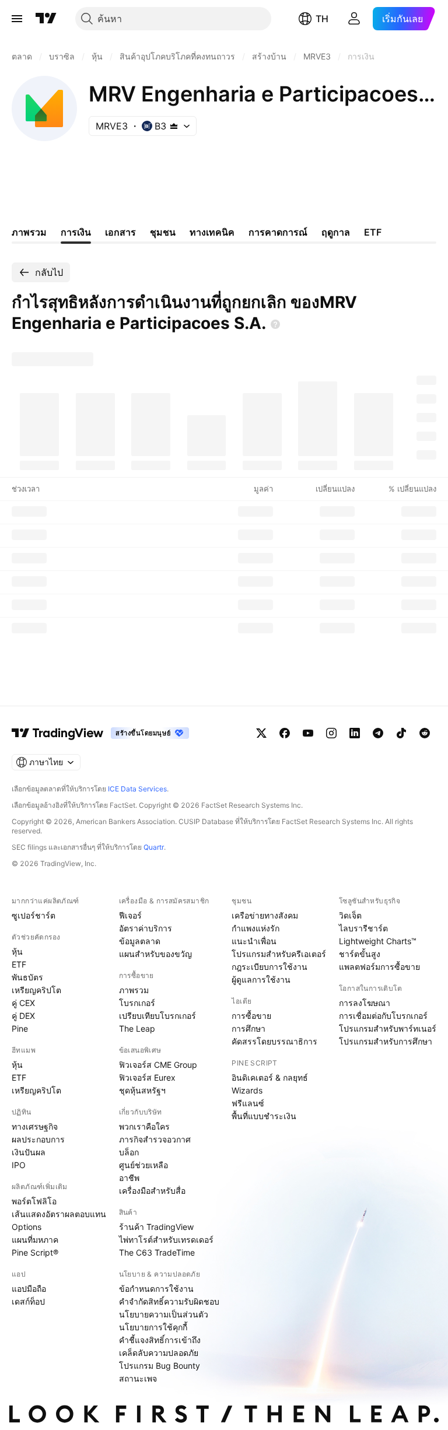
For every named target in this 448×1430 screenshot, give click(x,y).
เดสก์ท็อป (28, 1301)
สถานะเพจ (138, 1378)
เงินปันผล (29, 1152)
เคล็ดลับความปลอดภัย (158, 1353)
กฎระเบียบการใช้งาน (269, 967)
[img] (174, 126)
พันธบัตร (27, 977)
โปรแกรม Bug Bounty (159, 1366)
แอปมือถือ (29, 1289)
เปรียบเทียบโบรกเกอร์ (157, 1016)
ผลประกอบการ (38, 1139)
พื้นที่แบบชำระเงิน (264, 1116)
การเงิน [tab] (76, 232)
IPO (19, 1165)
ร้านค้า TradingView (156, 1227)
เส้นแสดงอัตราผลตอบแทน (59, 1214)
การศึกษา (248, 1028)
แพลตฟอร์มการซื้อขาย (379, 967)
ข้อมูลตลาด (139, 941)
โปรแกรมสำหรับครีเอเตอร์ (279, 954)
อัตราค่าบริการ (145, 928)
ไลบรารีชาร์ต (363, 928)
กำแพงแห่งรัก (255, 928)
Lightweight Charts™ (377, 941)
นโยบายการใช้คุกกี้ (153, 1327)
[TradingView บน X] (261, 733)
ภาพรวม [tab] (29, 232)
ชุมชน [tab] (163, 232)
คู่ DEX (23, 1016)
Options (26, 1227)
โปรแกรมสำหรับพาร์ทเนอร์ (387, 1028)
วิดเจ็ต (350, 915)
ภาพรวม (134, 990)
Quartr (154, 847)
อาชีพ (129, 1178)
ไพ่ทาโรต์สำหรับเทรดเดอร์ (166, 1240)
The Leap (137, 1028)
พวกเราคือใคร (144, 1126)
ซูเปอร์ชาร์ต (33, 915)
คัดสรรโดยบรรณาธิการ (274, 1041)
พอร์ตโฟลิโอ (34, 1201)
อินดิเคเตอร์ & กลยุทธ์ (270, 1077)
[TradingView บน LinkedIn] (354, 733)
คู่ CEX (23, 1003)
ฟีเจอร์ (130, 915)
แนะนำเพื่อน (254, 941)
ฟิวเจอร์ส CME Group (158, 1065)
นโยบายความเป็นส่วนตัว (163, 1314)
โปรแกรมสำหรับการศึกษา (385, 1041)
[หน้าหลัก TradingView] (46, 18)
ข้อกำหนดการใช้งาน (156, 1289)
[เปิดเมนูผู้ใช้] (17, 18)
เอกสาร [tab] (120, 232)
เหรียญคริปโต (36, 990)
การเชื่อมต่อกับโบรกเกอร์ (383, 1016)
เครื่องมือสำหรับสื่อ (152, 1191)
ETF (19, 964)
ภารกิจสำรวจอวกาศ (155, 1139)
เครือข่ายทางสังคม (265, 915)
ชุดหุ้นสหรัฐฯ (142, 1090)
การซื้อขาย (251, 1016)
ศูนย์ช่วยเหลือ (143, 1165)
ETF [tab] (373, 232)
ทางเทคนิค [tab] (212, 232)
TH (322, 18)
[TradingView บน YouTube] (308, 733)
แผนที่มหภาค (35, 1240)
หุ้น (17, 951)
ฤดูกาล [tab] (335, 232)
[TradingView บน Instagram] (331, 733)
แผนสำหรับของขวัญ (155, 954)
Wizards (247, 1090)
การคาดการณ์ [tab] (278, 232)
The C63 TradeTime (157, 1252)
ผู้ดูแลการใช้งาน (261, 979)
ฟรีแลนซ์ (248, 1103)
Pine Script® (35, 1252)
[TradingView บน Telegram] (378, 733)
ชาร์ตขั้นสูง (359, 954)
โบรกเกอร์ (137, 1003)
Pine (20, 1028)
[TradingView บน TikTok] (401, 733)
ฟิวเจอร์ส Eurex (147, 1077)
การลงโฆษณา (364, 1003)
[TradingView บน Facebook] (284, 733)
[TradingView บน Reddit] (424, 733)
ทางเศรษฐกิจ (35, 1126)
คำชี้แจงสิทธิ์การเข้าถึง (160, 1340)
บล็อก (129, 1152)
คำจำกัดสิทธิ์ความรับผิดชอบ (169, 1301)
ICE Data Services (137, 788)
